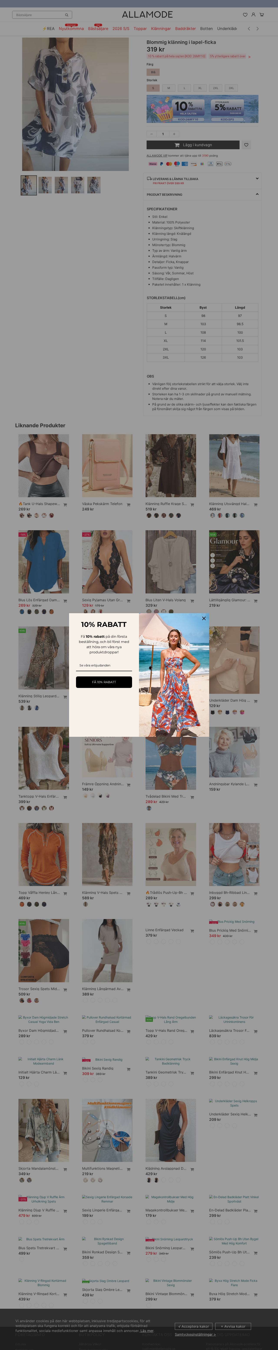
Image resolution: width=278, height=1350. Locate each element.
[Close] (204, 618)
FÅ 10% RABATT (104, 682)
